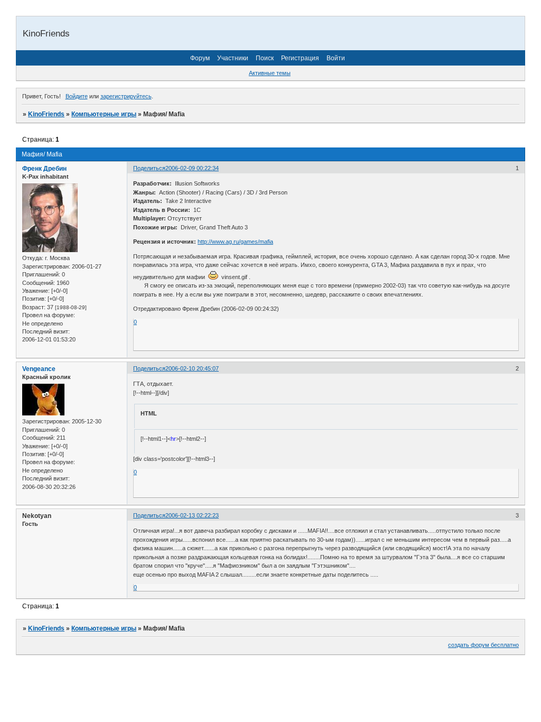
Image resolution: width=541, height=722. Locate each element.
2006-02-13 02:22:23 (192, 515)
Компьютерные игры (103, 114)
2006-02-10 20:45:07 (192, 368)
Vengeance (38, 369)
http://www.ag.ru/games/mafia (235, 241)
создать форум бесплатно (483, 645)
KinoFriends (46, 114)
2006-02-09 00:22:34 (192, 168)
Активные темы (270, 73)
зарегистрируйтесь (126, 96)
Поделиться (149, 168)
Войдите (77, 96)
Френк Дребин (44, 168)
